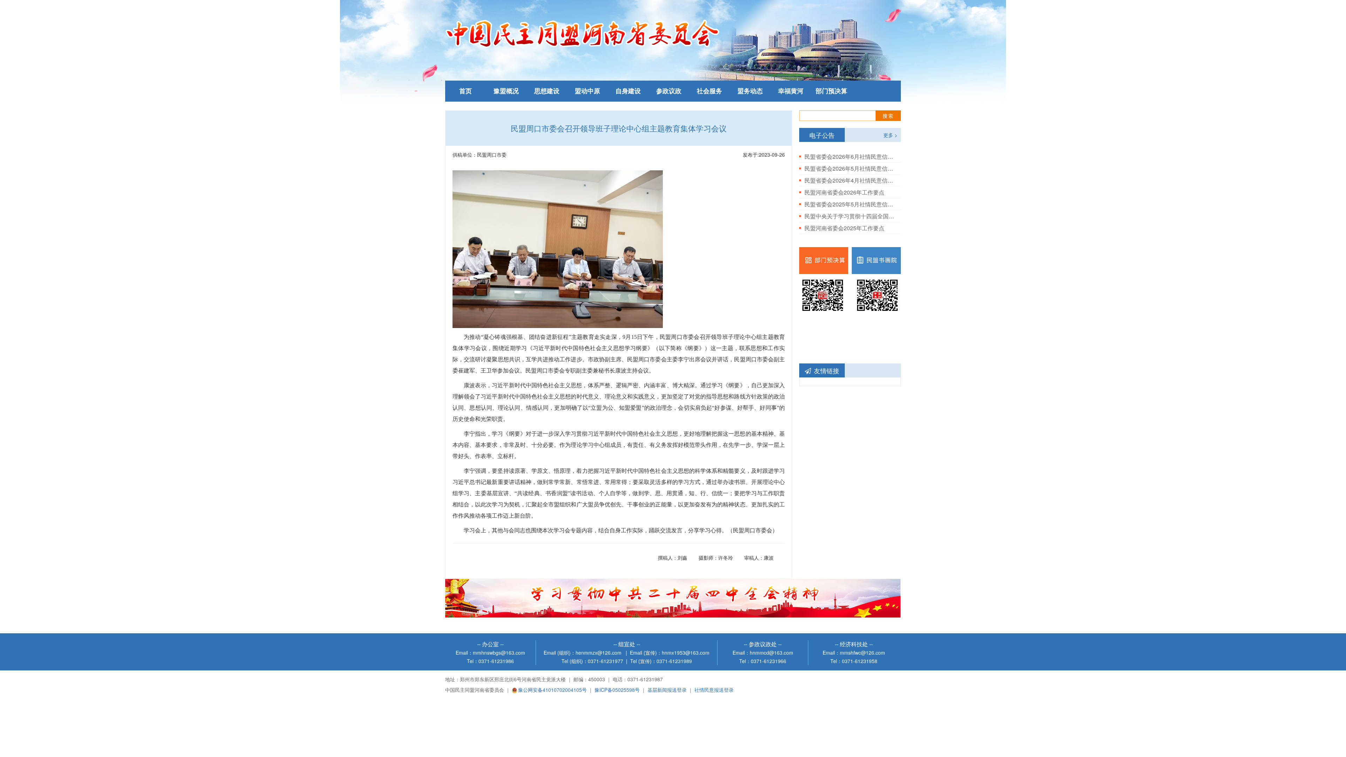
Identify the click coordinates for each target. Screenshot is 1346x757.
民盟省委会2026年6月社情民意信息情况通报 (850, 156)
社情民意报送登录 (714, 689)
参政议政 (668, 91)
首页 (465, 91)
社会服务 (709, 91)
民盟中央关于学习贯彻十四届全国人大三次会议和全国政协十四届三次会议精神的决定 (850, 216)
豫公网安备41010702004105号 (552, 689)
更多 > (890, 134)
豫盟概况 (506, 91)
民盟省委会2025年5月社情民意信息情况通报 (850, 204)
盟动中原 (587, 91)
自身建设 (628, 91)
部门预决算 (831, 91)
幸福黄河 (790, 91)
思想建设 (546, 91)
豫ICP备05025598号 (617, 689)
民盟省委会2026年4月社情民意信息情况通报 (850, 180)
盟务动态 (750, 91)
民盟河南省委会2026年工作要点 (844, 192)
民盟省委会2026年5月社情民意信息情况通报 (850, 168)
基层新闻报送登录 (667, 689)
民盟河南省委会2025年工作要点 (844, 228)
